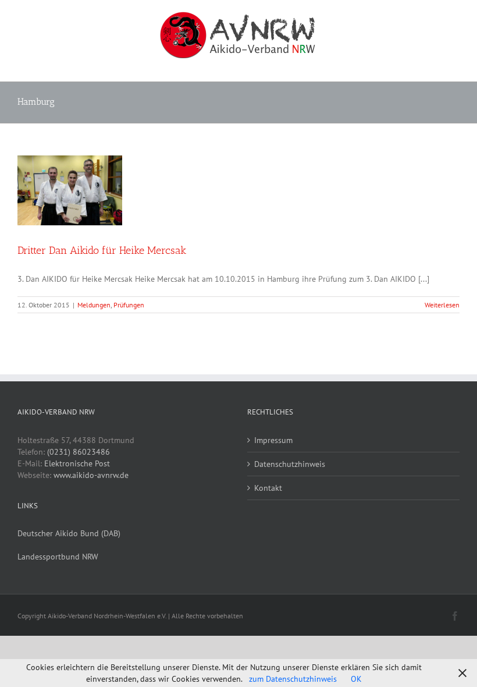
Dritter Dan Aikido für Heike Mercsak (101, 250)
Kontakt (268, 488)
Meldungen (94, 304)
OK (356, 679)
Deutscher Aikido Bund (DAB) (68, 533)
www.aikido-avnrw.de (91, 475)
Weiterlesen (442, 304)
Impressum (273, 440)
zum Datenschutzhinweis (293, 679)
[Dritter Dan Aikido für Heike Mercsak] (69, 190)
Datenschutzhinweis (289, 464)
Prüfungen (128, 304)
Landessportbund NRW (57, 556)
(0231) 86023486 (78, 452)
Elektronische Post (77, 463)
